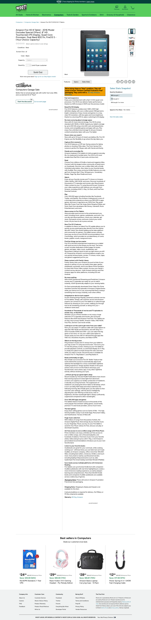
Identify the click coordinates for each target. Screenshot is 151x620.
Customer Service (40, 598)
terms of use (104, 608)
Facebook (59, 598)
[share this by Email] (133, 81)
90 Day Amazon (77, 497)
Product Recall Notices (42, 606)
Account (125, 9)
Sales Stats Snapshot (120, 88)
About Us (22, 598)
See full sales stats (116, 117)
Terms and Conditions (82, 601)
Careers (21, 601)
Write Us (37, 609)
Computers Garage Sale (31, 22)
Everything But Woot (62, 606)
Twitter (58, 601)
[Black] (131, 31)
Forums (116, 9)
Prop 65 (78, 603)
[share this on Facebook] (118, 81)
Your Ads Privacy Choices (105, 617)
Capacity (21, 60)
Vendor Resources (81, 609)
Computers (19, 22)
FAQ (20, 603)
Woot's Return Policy (41, 601)
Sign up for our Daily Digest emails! (45, 76)
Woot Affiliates (80, 598)
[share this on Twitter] (122, 81)
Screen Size (20, 52)
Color (23, 56)
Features (67, 82)
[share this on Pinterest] (125, 81)
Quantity (21, 65)
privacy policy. (115, 608)
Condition (21, 48)
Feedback (22, 606)
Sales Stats (86, 82)
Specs (76, 82)
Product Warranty (40, 603)
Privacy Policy (80, 606)
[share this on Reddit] (129, 81)
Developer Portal (61, 609)
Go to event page (40, 102)
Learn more (90, 2)
